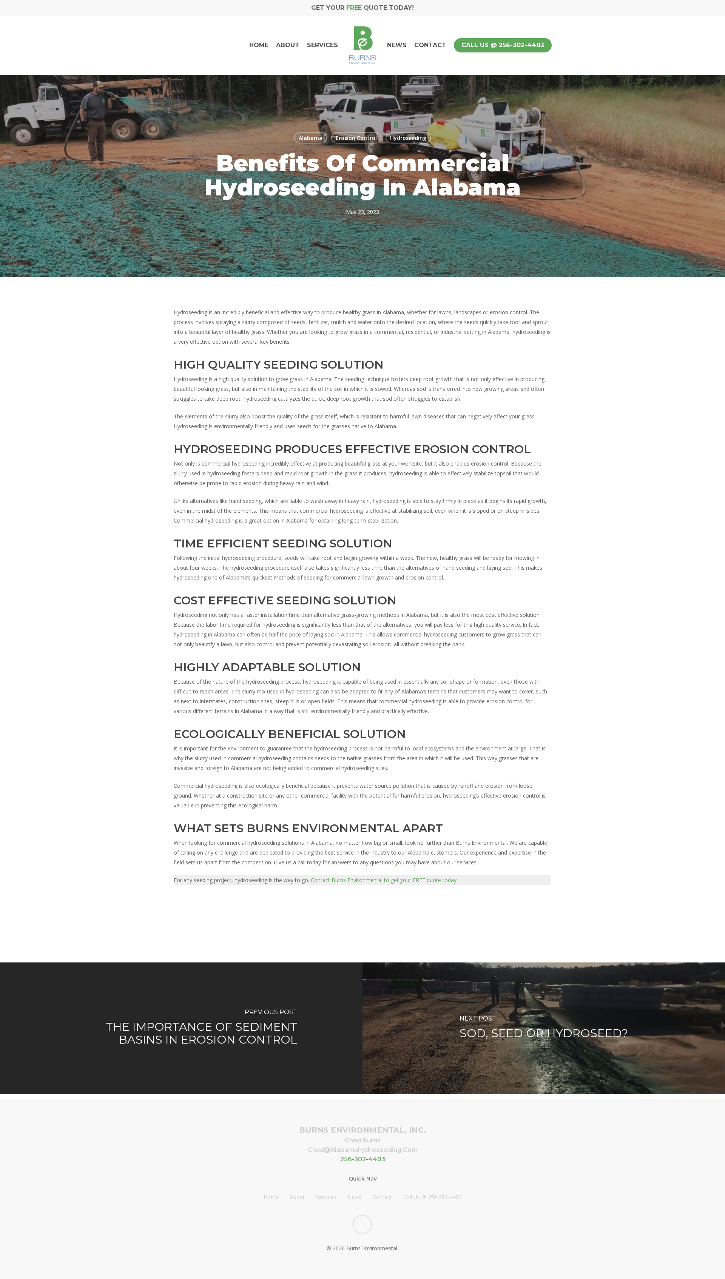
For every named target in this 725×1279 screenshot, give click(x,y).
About (297, 1197)
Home (271, 1197)
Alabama (310, 137)
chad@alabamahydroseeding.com (363, 1149)
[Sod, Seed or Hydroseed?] (543, 1028)
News (354, 1197)
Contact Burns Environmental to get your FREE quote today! (384, 880)
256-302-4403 (362, 1159)
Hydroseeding (408, 137)
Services (326, 1197)
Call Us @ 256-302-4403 (432, 1197)
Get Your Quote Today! (362, 7)
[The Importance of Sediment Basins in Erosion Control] (181, 1028)
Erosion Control (356, 137)
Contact (382, 1197)
